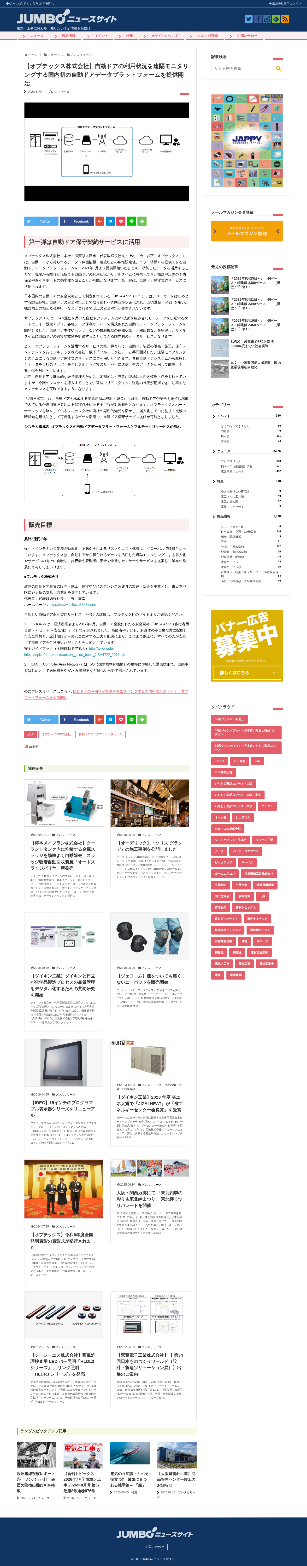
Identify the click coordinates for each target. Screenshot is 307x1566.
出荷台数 (241, 885)
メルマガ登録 (208, 36)
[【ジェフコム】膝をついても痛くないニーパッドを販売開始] (150, 936)
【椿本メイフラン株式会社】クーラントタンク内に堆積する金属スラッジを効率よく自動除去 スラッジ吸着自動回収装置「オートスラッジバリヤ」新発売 (62, 856)
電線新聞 (236, 975)
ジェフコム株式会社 (228, 828)
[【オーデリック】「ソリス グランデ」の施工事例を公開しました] (150, 803)
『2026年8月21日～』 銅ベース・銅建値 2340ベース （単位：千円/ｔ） (255, 304)
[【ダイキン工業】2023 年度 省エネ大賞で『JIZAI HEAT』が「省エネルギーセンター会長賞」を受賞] (150, 1058)
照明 (251, 542)
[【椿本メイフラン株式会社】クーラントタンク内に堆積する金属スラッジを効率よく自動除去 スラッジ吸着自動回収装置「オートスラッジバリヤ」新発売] (63, 803)
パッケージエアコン (246, 851)
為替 (244, 941)
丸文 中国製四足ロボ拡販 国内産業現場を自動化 (255, 365)
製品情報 (68, 36)
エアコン (267, 806)
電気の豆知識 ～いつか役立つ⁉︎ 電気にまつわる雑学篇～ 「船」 (130, 1479)
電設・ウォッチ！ (251, 506)
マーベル (247, 862)
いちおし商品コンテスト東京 (233, 806)
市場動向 (220, 907)
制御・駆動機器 (251, 537)
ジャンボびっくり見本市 (31, 4)
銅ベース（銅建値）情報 (251, 466)
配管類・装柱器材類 (251, 552)
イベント (101, 36)
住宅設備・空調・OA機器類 (251, 531)
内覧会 (251, 431)
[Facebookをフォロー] (258, 19)
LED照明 (239, 761)
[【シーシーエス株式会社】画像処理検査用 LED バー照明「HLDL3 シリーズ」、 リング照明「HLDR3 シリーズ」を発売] (63, 1315)
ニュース (37, 36)
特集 (129, 36)
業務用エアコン (260, 930)
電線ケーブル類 (251, 567)
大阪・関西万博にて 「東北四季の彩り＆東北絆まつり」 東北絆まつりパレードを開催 (150, 1199)
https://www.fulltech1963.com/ (72, 604)
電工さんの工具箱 (251, 496)
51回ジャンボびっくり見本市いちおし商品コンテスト (245, 732)
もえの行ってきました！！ (251, 426)
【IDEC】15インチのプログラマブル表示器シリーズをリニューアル (62, 1109)
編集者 (33, 746)
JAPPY (219, 761)
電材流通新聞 (259, 952)
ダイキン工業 (264, 840)
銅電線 (237, 952)
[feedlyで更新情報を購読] (276, 19)
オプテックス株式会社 (56, 734)
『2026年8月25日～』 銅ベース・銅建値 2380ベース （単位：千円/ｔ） (255, 282)
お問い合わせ (247, 36)
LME (258, 761)
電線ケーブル (251, 562)
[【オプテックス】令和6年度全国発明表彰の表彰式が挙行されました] (63, 1189)
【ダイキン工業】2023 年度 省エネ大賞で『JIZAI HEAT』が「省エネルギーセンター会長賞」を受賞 (150, 1103)
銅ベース (262, 941)
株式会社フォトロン (228, 930)
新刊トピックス (246, 907)
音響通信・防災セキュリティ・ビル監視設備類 (251, 574)
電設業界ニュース (251, 471)
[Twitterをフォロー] (249, 19)
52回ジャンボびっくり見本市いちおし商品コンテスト (245, 747)
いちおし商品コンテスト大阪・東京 (238, 795)
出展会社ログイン (286, 3)
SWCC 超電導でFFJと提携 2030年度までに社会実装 (253, 344)
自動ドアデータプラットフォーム (100, 734)
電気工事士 (267, 963)
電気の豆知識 (251, 501)
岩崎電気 (244, 896)
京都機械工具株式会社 (258, 873)
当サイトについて (164, 36)
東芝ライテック (257, 918)
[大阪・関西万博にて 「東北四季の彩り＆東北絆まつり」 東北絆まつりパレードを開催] (150, 1168)
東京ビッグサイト (226, 918)
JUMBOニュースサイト (158, 1559)
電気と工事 (222, 963)
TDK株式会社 (223, 772)
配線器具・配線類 (251, 557)
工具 (262, 896)
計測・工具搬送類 (251, 547)
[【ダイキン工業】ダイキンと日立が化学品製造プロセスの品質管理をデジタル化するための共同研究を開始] (63, 936)
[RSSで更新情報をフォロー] (285, 19)
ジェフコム (243, 817)
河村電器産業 (223, 941)
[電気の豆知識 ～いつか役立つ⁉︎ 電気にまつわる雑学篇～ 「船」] (130, 1453)
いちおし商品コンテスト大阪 (233, 783)
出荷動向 (220, 885)
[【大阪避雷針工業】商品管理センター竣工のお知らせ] (177, 1457)
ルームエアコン (225, 873)
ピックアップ (223, 862)
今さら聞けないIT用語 (251, 491)
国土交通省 (222, 896)
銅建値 (219, 952)
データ (219, 851)
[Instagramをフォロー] (267, 19)
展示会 (251, 436)
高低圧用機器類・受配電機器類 (251, 581)
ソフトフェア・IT (251, 526)
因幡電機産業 (265, 885)
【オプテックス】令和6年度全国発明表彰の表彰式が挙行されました (62, 1241)
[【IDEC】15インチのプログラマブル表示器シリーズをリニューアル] (63, 1062)
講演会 (251, 441)
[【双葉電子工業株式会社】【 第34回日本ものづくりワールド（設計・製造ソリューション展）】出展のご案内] (150, 1315)
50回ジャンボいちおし (229, 719)
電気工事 (244, 963)
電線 (218, 975)
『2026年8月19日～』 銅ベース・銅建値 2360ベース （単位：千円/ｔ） (255, 325)
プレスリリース (59, 92)
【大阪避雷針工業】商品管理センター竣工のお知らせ (176, 1479)
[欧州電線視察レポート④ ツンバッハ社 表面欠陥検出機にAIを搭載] (36, 1455)
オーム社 (220, 817)
